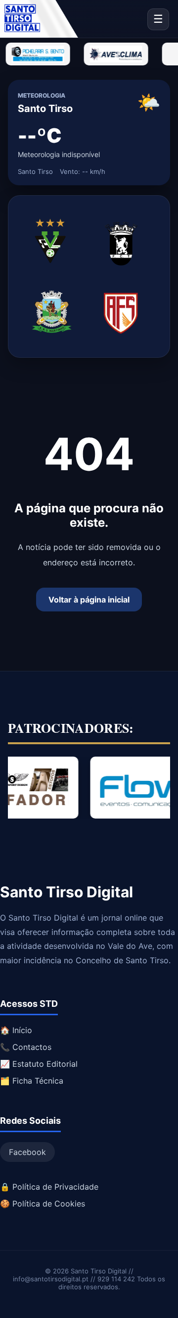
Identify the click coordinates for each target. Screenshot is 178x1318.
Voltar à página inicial (89, 599)
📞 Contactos (25, 1047)
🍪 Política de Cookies (42, 1203)
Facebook (27, 1152)
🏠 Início (16, 1030)
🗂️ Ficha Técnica (31, 1081)
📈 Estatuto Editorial (39, 1064)
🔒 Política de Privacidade (49, 1187)
